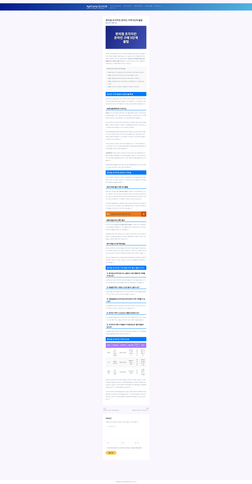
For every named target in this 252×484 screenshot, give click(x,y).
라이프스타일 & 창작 (115, 6)
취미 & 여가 (158, 6)
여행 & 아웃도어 (138, 6)
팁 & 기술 (112, 8)
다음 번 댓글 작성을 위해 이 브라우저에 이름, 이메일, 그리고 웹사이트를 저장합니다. (124, 447)
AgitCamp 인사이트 (97, 6)
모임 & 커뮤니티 (127, 6)
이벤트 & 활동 (148, 6)
